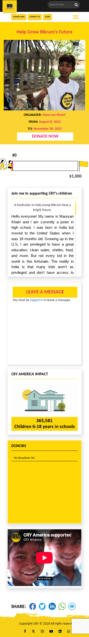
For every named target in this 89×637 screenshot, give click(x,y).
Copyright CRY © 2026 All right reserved (47, 624)
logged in (36, 300)
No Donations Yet (24, 458)
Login (47, 17)
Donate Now (18, 17)
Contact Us (35, 17)
